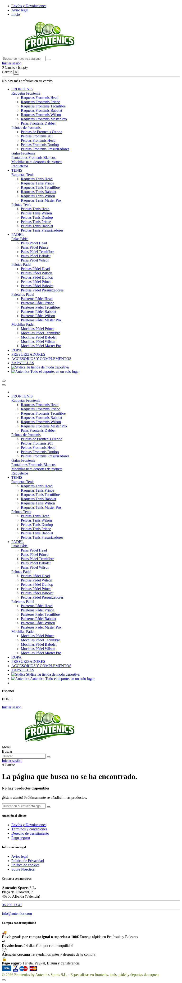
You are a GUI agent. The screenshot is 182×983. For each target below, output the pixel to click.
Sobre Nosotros (23, 869)
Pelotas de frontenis (26, 128)
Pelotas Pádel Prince (36, 282)
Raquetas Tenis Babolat (38, 192)
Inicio (15, 14)
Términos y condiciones (29, 829)
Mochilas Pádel (22, 324)
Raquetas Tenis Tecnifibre (40, 187)
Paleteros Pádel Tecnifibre (40, 307)
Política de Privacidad (27, 861)
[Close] (4, 385)
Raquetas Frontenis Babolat (41, 110)
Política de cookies (25, 865)
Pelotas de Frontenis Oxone (41, 132)
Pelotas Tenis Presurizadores (42, 230)
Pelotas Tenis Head (35, 209)
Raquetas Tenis (22, 175)
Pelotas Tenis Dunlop (37, 217)
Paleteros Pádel (22, 294)
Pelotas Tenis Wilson (36, 213)
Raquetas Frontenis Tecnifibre (43, 106)
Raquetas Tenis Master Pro (41, 200)
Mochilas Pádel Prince (37, 329)
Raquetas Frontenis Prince (40, 102)
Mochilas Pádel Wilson (38, 341)
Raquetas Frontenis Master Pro (44, 119)
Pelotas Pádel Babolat (37, 286)
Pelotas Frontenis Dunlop (40, 145)
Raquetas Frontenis (25, 93)
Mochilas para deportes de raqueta (36, 162)
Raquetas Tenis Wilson (38, 196)
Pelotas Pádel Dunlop (37, 277)
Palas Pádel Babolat (35, 256)
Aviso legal (19, 10)
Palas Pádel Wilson (35, 260)
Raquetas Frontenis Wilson (41, 115)
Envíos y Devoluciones (28, 6)
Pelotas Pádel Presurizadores (42, 290)
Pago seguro (20, 838)
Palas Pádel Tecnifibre (37, 252)
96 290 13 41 (12, 905)
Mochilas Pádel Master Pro (41, 346)
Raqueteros (19, 166)
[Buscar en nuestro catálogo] (48, 59)
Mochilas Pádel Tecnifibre (40, 333)
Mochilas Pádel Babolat (38, 337)
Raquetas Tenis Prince (37, 183)
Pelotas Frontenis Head (38, 140)
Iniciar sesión (12, 707)
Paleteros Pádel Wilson (38, 316)
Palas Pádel (19, 239)
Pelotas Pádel (21, 264)
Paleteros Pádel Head (37, 299)
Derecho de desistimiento (30, 833)
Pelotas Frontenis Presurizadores (45, 149)
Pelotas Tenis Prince (36, 222)
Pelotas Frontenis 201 (37, 136)
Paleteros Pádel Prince (37, 303)
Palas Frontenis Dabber (38, 123)
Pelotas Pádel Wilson (36, 273)
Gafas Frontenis (23, 153)
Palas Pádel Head (34, 243)
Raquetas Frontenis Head (40, 98)
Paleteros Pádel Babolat (38, 312)
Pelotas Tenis (21, 205)
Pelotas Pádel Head (35, 269)
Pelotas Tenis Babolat (37, 226)
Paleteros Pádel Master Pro (41, 320)
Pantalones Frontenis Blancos (33, 157)
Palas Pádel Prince (34, 247)
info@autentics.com (17, 913)
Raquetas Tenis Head (37, 179)
